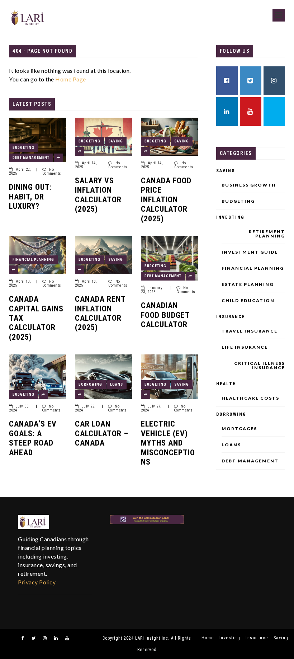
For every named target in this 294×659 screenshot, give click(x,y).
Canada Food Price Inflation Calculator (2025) (166, 199)
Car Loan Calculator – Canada (101, 433)
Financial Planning (33, 260)
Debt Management (31, 158)
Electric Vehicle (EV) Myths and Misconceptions (168, 442)
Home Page (70, 79)
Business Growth (249, 185)
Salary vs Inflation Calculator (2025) (98, 194)
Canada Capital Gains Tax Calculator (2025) (36, 318)
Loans (116, 384)
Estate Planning (248, 284)
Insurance (230, 317)
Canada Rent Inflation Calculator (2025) (100, 313)
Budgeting (23, 148)
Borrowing (90, 384)
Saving (115, 141)
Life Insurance (245, 347)
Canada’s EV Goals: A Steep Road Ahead (33, 438)
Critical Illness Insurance (259, 365)
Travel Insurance (250, 331)
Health (226, 384)
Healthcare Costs (250, 398)
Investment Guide (250, 252)
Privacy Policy (37, 582)
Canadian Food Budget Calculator (165, 315)
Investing (230, 217)
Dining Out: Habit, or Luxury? (30, 197)
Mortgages (239, 429)
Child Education (248, 300)
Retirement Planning (267, 234)
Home (207, 637)
